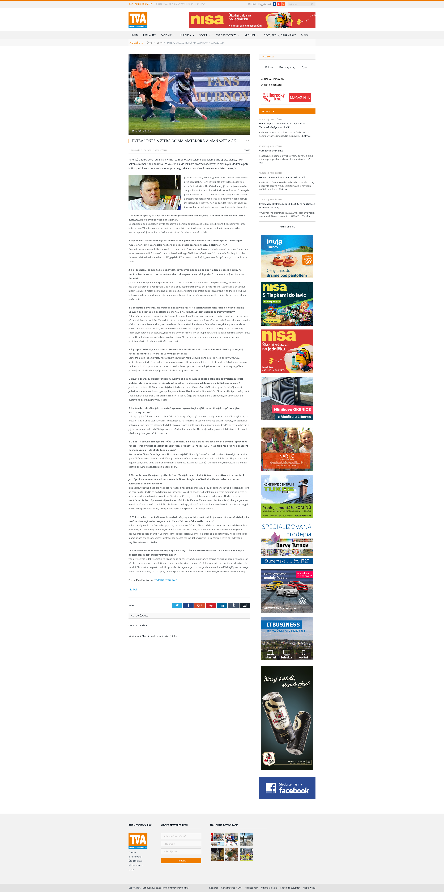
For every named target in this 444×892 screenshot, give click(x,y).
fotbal (133, 588)
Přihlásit (252, 4)
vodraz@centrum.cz (165, 579)
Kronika (250, 35)
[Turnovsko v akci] (138, 19)
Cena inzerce (228, 887)
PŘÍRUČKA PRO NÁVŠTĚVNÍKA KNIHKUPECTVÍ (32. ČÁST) (183, 4)
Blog (304, 35)
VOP (240, 887)
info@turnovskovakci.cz (176, 887)
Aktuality (149, 35)
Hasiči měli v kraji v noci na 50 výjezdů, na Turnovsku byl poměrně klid (282, 125)
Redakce (213, 887)
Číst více (306, 135)
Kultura (185, 35)
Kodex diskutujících (290, 887)
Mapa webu (309, 887)
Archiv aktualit (287, 226)
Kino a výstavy (287, 67)
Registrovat (264, 4)
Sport (203, 35)
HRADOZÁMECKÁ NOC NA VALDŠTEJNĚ (282, 177)
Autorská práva (269, 887)
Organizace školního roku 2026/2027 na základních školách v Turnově (287, 205)
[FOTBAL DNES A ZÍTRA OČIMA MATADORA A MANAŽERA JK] (189, 95)
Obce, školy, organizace (280, 35)
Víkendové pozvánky (271, 150)
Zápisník (166, 35)
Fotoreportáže (226, 35)
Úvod (134, 35)
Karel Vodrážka (138, 624)
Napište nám (251, 887)
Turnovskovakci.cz (152, 887)
